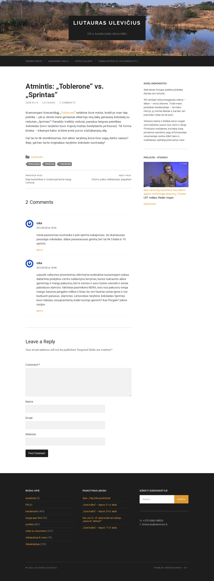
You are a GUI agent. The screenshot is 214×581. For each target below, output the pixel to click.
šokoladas (34, 164)
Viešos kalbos (83, 61)
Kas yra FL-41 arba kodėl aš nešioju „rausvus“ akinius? (102, 519)
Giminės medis (34, 61)
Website (31, 434)
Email (29, 418)
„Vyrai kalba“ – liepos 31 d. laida (100, 504)
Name (29, 401)
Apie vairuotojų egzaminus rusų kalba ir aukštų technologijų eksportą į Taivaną (165, 192)
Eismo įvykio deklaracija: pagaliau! (111, 177)
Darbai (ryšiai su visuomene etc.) (118, 61)
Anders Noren (173, 568)
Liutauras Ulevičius (107, 23)
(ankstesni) (150, 203)
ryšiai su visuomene (36, 530)
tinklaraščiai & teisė (36, 537)
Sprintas (49, 164)
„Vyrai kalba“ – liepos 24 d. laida (100, 511)
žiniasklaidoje (33, 544)
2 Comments (68, 102)
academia (31, 498)
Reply (40, 250)
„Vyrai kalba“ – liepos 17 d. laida (100, 527)
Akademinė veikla (58, 61)
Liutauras (48, 102)
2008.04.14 (32, 102)
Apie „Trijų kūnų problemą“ (97, 498)
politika (30, 524)
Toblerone (67, 112)
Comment (33, 364)
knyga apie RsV (34, 517)
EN (27, 504)
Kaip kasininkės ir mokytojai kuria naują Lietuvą (48, 179)
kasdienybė (37, 157)
